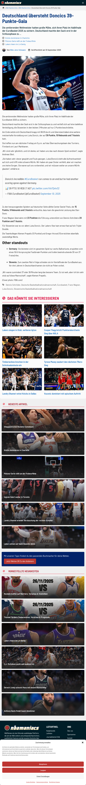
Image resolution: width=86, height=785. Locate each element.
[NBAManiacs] (11, 3)
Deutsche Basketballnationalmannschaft (38, 284)
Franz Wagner (74, 284)
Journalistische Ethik (53, 737)
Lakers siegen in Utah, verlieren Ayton (19, 330)
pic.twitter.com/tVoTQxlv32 (45, 188)
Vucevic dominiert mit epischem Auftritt (62, 393)
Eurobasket (62, 284)
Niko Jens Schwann (18, 50)
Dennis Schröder (13, 284)
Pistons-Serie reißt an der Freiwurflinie (20, 41)
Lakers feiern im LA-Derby (15, 44)
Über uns (70, 731)
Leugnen (43, 770)
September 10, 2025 (50, 193)
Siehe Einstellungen (43, 776)
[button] (83, 742)
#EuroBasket (31, 178)
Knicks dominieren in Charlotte (17, 38)
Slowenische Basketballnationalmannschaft (33, 288)
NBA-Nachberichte (11, 8)
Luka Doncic (7, 288)
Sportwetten (71, 734)
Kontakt (69, 738)
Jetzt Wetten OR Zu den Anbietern (20, 561)
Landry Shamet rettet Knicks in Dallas (19, 393)
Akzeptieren (43, 764)
